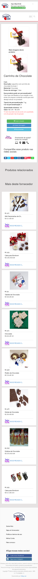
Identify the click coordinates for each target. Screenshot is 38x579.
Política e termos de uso (14, 534)
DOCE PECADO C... (16, 226)
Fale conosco (10, 542)
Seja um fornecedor (12, 530)
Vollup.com (23, 576)
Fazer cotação (19, 121)
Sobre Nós (9, 526)
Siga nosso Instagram (16, 559)
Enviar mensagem (19, 125)
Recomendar (20, 129)
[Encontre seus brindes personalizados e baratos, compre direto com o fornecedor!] (19, 516)
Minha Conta (10, 538)
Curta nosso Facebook (17, 555)
